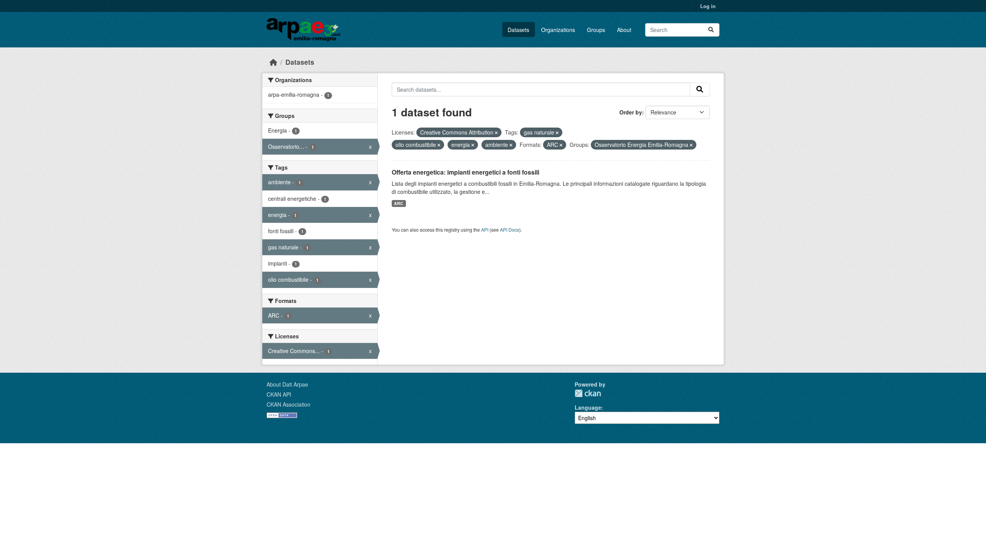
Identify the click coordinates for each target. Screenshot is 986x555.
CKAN (588, 393)
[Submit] (711, 30)
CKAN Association (288, 404)
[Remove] (496, 133)
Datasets (518, 30)
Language (588, 407)
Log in (708, 6)
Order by (630, 112)
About (624, 30)
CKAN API (279, 394)
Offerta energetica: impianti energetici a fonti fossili (465, 172)
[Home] (273, 62)
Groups (596, 30)
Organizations (558, 30)
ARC (398, 203)
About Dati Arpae (287, 384)
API (484, 229)
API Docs (509, 229)
